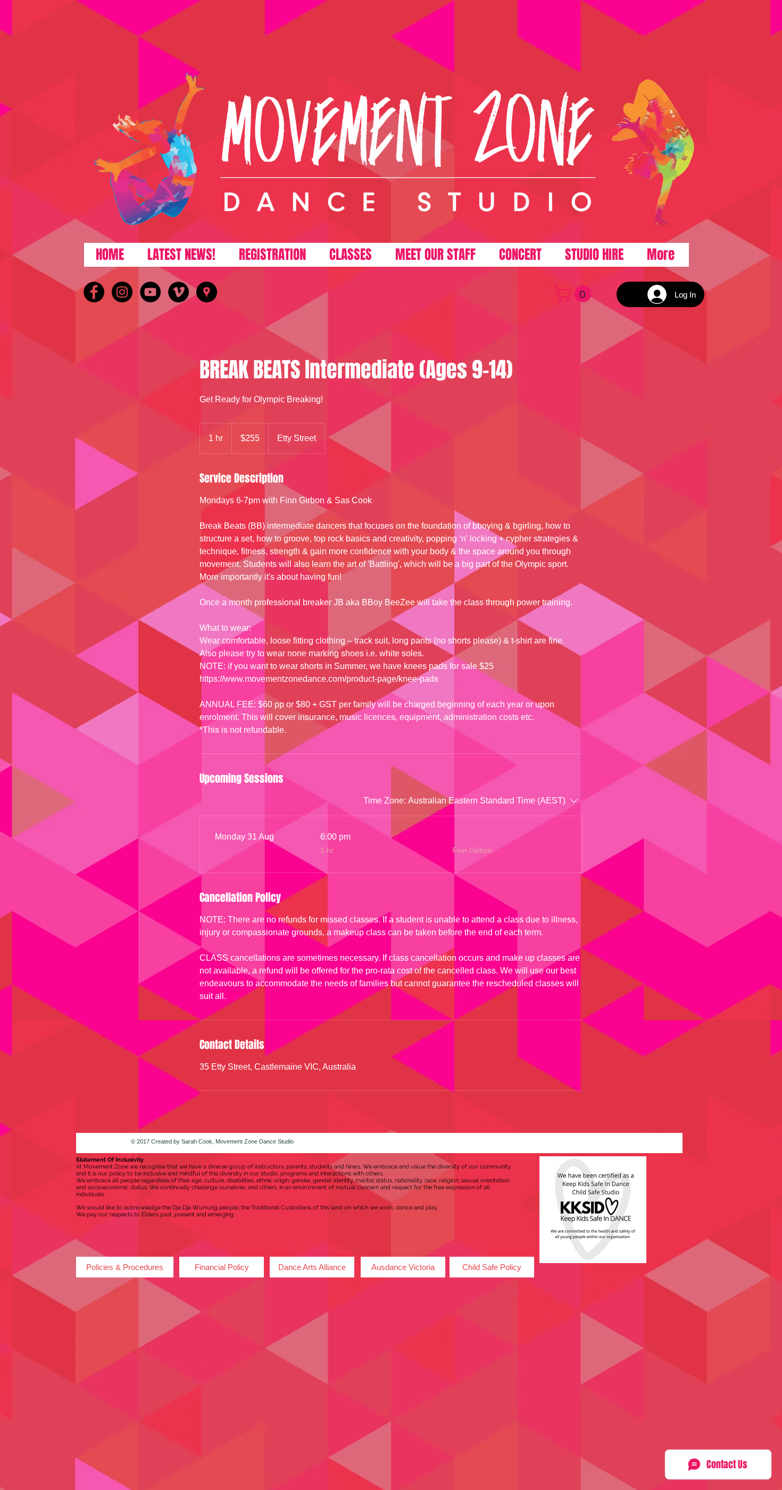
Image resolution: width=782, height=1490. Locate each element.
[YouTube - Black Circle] (150, 292)
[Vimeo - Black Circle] (178, 292)
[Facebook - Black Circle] (94, 292)
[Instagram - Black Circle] (122, 292)
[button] (574, 293)
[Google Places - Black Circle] (206, 292)
